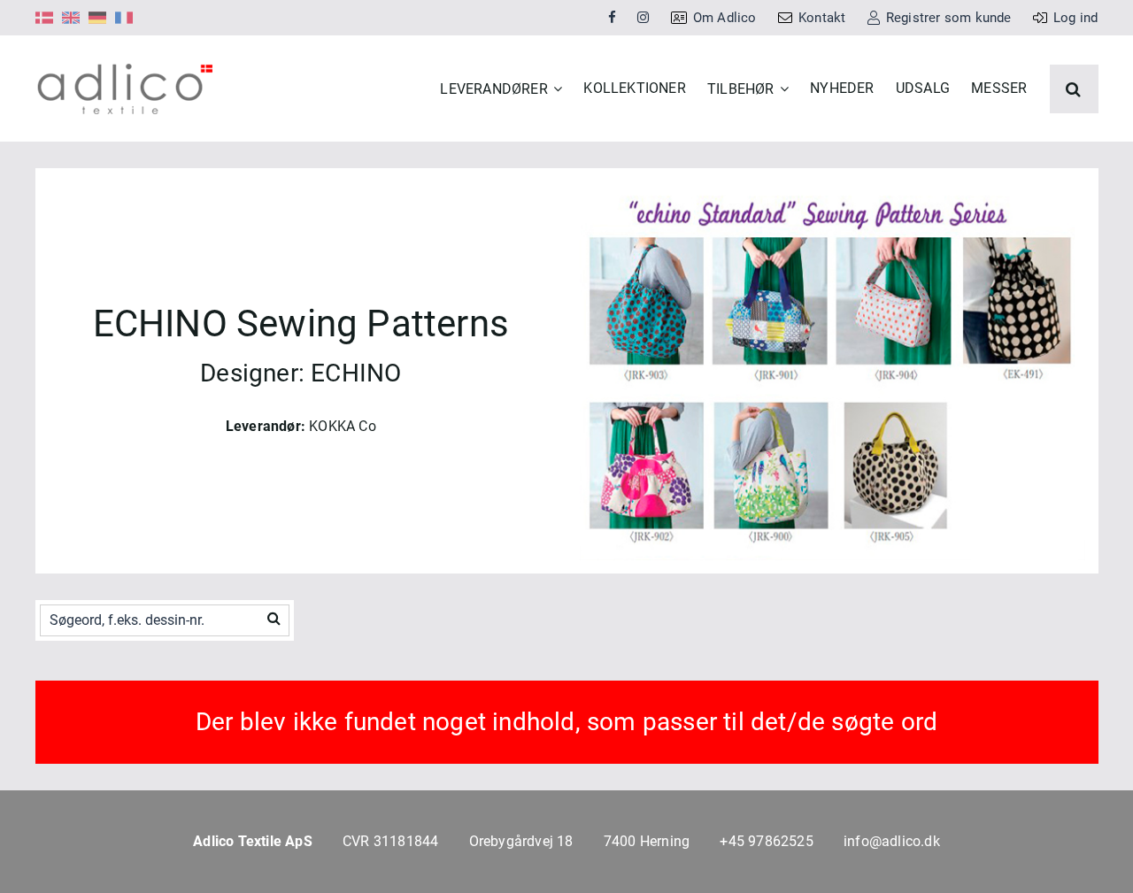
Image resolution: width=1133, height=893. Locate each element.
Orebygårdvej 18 (521, 841)
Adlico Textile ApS (252, 841)
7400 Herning (647, 841)
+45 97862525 (766, 841)
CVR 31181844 (390, 841)
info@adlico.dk (892, 841)
